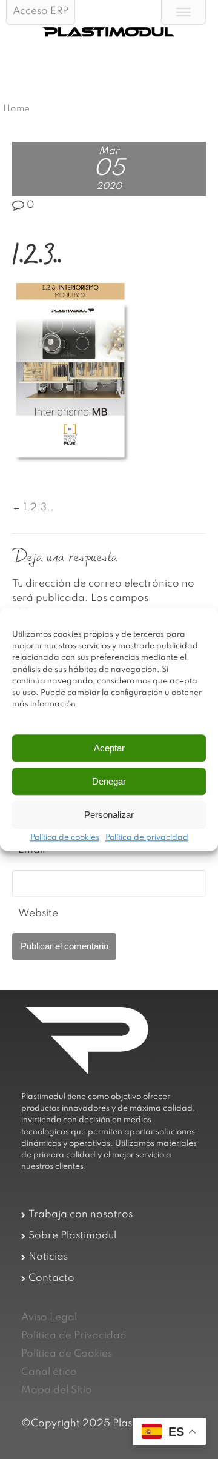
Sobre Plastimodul (72, 1236)
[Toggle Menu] (183, 12)
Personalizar (109, 814)
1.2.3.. (39, 507)
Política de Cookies (66, 1354)
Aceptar (109, 748)
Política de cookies (64, 838)
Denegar (109, 781)
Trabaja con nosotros (80, 1214)
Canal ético (49, 1372)
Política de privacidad (146, 838)
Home (16, 109)
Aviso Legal (49, 1317)
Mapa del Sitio (56, 1390)
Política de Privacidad (74, 1336)
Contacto (51, 1278)
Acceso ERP (40, 11)
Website (38, 913)
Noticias (48, 1257)
